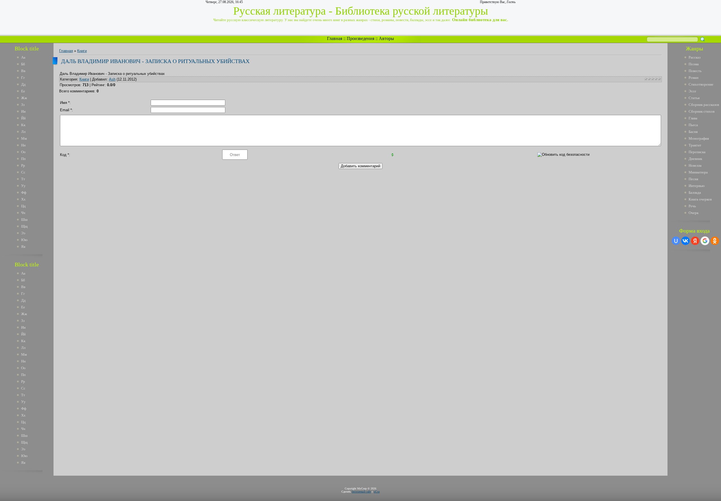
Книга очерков (700, 199)
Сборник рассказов (704, 105)
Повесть (695, 71)
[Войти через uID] (676, 241)
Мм (24, 138)
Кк (23, 125)
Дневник (695, 159)
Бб (23, 64)
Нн (23, 145)
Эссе (692, 91)
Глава (693, 118)
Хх (23, 199)
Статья (694, 98)
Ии (23, 111)
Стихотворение (701, 84)
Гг (23, 77)
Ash (112, 79)
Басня (693, 132)
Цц (23, 206)
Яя (23, 246)
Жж (24, 98)
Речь (692, 206)
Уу (23, 186)
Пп (23, 159)
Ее (23, 91)
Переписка (697, 152)
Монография (699, 138)
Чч (23, 213)
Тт (23, 179)
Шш (24, 219)
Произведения (360, 38)
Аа (23, 57)
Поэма (694, 64)
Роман (693, 77)
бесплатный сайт (361, 491)
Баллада (695, 192)
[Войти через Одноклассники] (715, 241)
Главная (334, 38)
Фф (23, 192)
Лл (23, 132)
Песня (693, 179)
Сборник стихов (702, 111)
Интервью (697, 186)
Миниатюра (698, 172)
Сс (23, 172)
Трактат (695, 145)
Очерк (693, 213)
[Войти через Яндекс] (695, 241)
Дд (23, 84)
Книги (82, 51)
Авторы (386, 38)
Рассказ (694, 57)
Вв (23, 71)
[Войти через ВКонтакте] (685, 241)
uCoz (377, 491)
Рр (23, 165)
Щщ (24, 226)
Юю (24, 240)
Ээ (23, 233)
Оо (23, 152)
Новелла (695, 165)
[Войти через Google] (704, 240)
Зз (23, 105)
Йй (23, 118)
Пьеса (693, 125)
